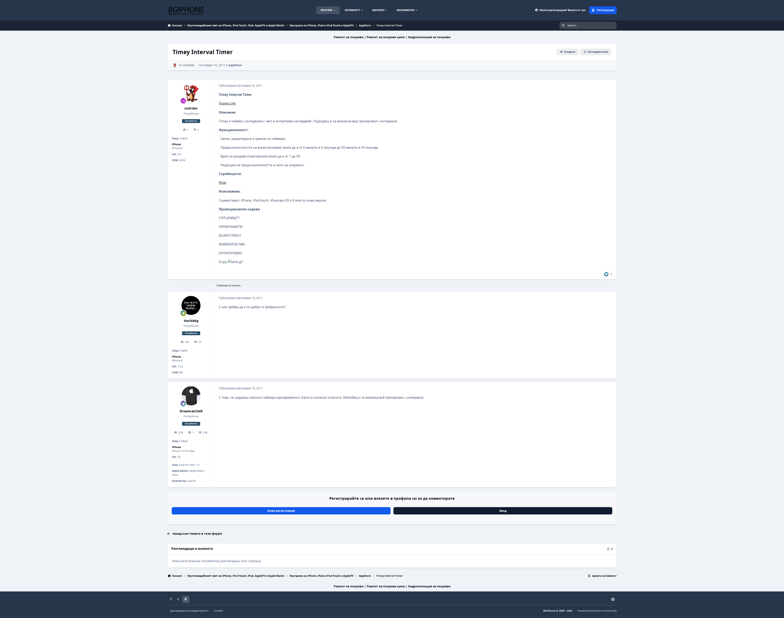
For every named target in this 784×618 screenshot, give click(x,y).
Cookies (218, 610)
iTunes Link (227, 103)
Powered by (597, 610)
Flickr (222, 183)
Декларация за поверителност (189, 610)
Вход (503, 511)
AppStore (235, 65)
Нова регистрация (281, 511)
